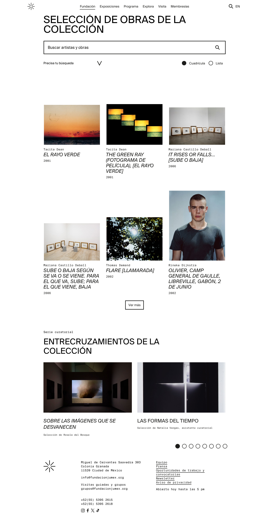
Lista (219, 63)
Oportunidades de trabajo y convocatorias (180, 472)
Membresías (180, 6)
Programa (131, 6)
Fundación (87, 6)
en (238, 6)
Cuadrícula (197, 63)
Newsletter (165, 478)
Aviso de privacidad (174, 482)
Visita (162, 6)
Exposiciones (109, 6)
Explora (148, 6)
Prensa (161, 466)
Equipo (161, 462)
